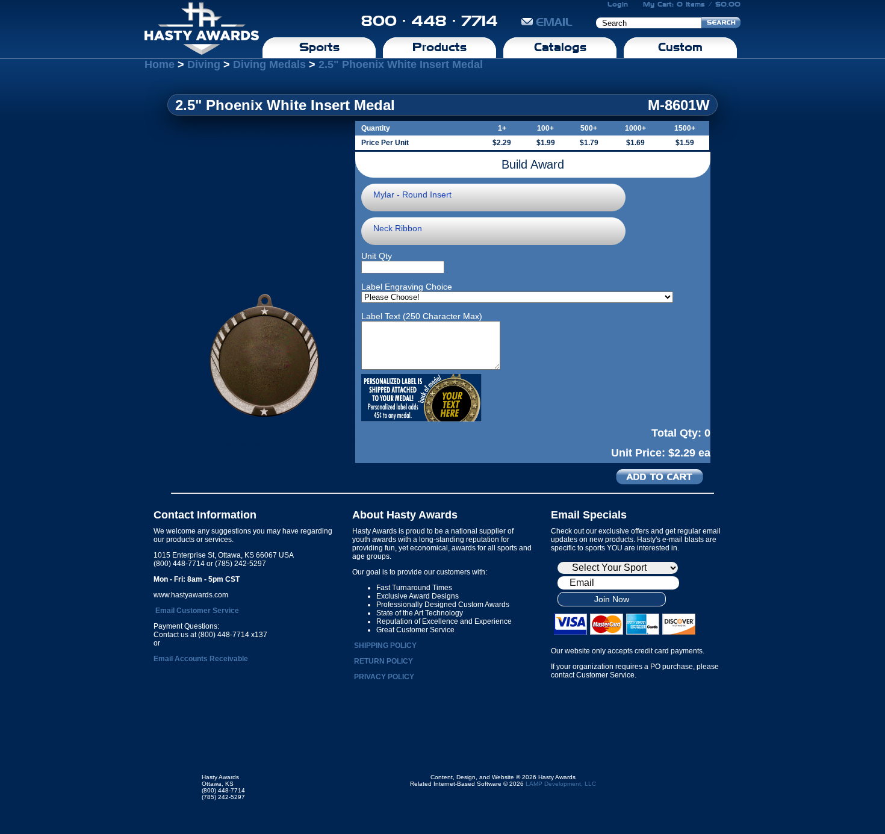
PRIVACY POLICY (384, 677)
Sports (319, 47)
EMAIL (554, 22)
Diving (203, 64)
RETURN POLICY (383, 661)
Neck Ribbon (397, 228)
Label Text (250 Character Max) (421, 316)
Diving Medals (269, 64)
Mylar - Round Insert (412, 194)
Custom (680, 47)
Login (617, 4)
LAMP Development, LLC (561, 783)
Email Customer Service (197, 610)
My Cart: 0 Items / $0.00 (692, 4)
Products (439, 47)
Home (159, 64)
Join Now (611, 599)
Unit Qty (376, 256)
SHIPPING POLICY (385, 645)
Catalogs (560, 47)
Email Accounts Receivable (201, 659)
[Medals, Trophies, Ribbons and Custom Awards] (201, 29)
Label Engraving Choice (406, 286)
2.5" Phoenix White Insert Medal (400, 64)
